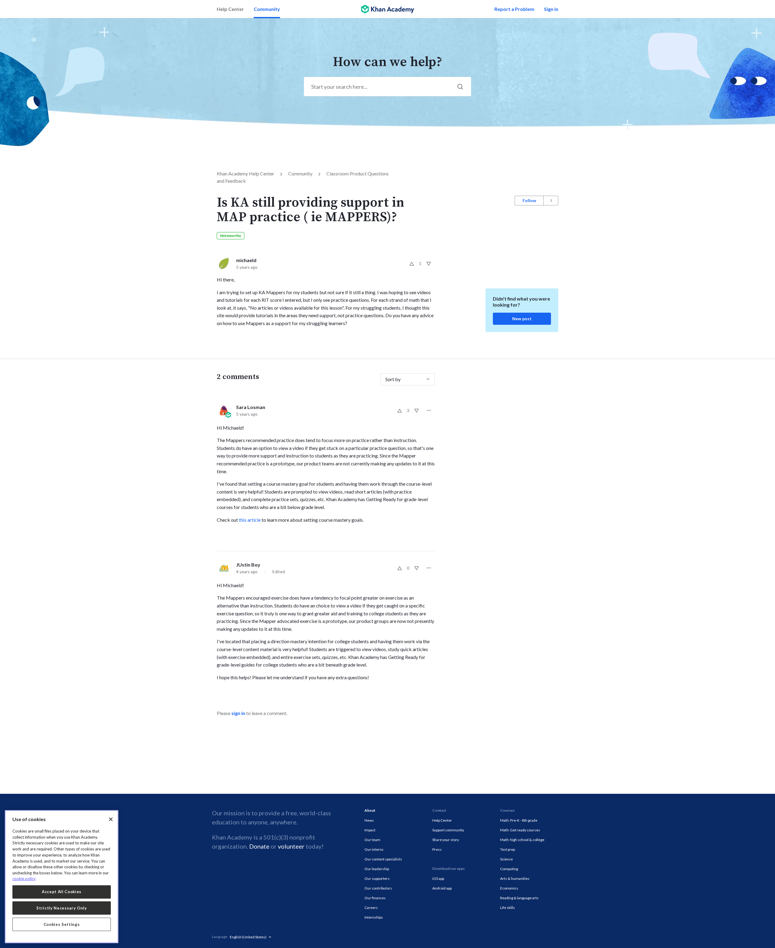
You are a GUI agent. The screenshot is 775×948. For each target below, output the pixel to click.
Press (437, 849)
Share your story (445, 839)
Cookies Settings (62, 924)
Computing (509, 869)
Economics (509, 888)
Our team (372, 839)
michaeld (246, 260)
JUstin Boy (248, 564)
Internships (373, 917)
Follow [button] (529, 200)
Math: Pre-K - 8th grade (518, 820)
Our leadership (376, 869)
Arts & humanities (514, 878)
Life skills (507, 907)
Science (506, 859)
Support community (448, 830)
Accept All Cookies (61, 891)
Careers (371, 907)
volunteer (291, 846)
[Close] (110, 819)
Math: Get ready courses (520, 830)
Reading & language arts (519, 898)
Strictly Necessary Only (61, 908)
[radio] (412, 264)
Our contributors (378, 888)
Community (267, 9)
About (369, 810)
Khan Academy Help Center (245, 173)
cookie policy (24, 878)
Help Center (230, 9)
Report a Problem (514, 9)
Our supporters (377, 878)
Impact (369, 830)
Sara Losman (250, 407)
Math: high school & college (522, 839)
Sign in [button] (551, 9)
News (369, 820)
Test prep (507, 849)
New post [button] (522, 318)
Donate (259, 846)
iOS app (438, 878)
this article (250, 520)
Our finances (375, 898)
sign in (238, 713)
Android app (442, 888)
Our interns (374, 849)
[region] (61, 876)
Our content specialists (383, 859)
